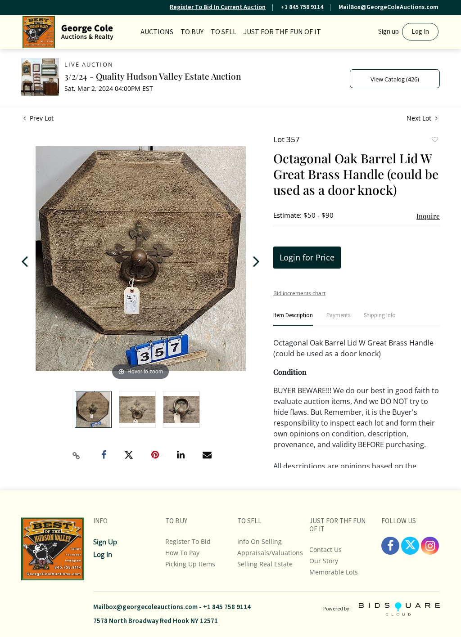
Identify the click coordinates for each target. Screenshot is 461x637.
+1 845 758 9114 (302, 7)
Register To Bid (188, 541)
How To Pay (182, 552)
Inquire (428, 215)
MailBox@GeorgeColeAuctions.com (388, 7)
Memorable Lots (333, 572)
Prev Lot (41, 118)
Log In (420, 31)
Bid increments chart (299, 293)
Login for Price (307, 257)
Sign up (388, 31)
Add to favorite (434, 140)
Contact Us (325, 549)
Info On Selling (259, 541)
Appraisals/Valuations (270, 552)
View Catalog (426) (395, 79)
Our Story (323, 560)
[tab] (293, 319)
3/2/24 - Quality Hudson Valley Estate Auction (152, 76)
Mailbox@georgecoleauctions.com (145, 607)
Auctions (156, 32)
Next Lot (420, 118)
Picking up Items (190, 564)
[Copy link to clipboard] (76, 455)
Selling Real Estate (265, 564)
